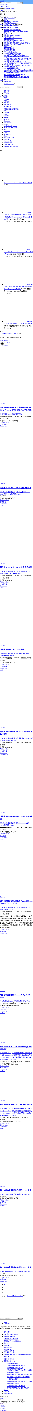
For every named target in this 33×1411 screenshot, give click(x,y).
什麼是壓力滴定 (12, 1379)
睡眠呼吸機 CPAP (9, 66)
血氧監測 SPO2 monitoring (12, 75)
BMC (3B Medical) (9, 18)
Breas (5, 19)
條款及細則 (7, 106)
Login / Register (8, 1393)
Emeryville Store (8, 144)
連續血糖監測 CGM (10, 77)
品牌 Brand (7, 47)
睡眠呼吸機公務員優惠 (11, 146)
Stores (5, 132)
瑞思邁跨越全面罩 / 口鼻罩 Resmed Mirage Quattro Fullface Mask (16, 902)
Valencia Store (8, 142)
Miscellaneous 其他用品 (11, 25)
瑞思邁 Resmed (8, 64)
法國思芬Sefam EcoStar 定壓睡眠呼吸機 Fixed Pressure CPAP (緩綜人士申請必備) (18, 287)
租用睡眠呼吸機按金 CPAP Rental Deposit (16, 1105)
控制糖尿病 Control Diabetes (12, 53)
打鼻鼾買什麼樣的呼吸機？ (16, 1365)
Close (1, 10)
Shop (5, 114)
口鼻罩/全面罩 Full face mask (13, 38)
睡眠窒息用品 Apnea (10, 68)
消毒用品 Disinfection (10, 60)
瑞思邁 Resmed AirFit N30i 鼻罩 (12, 649)
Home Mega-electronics (11, 127)
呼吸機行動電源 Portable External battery (16, 42)
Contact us (7, 121)
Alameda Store (8, 122)
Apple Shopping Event (10, 126)
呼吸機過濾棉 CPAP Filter (12, 44)
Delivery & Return (9, 137)
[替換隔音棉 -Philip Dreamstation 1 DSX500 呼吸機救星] (15, 321)
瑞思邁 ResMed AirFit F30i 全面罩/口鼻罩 (16, 567)
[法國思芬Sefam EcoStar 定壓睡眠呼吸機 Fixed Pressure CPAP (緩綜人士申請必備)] (15, 284)
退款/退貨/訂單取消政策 (11, 109)
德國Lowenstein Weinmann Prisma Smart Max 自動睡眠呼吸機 (18, 252)
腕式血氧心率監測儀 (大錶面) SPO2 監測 (15, 1190)
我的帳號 (7, 93)
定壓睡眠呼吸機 (9, 49)
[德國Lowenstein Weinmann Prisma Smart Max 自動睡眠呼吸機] (15, 249)
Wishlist (6, 117)
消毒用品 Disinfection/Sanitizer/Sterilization (17, 62)
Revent (6, 27)
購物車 (6, 98)
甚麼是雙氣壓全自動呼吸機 (16, 1386)
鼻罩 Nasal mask (9, 84)
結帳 (5, 95)
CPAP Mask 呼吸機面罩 (11, 21)
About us (6, 119)
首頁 (1, 333)
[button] (3, 584)
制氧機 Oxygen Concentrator (12, 35)
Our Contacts (7, 134)
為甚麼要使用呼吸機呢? (15, 1368)
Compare (6, 112)
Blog (5, 110)
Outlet (5, 136)
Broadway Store (8, 141)
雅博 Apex (7, 79)
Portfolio (6, 116)
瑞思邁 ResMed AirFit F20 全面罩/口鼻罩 (15, 488)
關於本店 (7, 91)
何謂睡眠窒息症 (12, 1363)
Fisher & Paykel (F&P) (10, 23)
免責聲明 (7, 102)
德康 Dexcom (8, 51)
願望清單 (7, 100)
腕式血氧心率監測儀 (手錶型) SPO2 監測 (15, 1267)
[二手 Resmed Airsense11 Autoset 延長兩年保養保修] (15, 180)
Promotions (7, 131)
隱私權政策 (7, 104)
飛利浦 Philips (8, 81)
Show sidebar (4, 340)
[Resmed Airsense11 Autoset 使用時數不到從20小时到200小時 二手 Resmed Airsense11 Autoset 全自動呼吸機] (15, 212)
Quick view (3, 426)
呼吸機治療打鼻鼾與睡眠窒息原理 (18, 77)
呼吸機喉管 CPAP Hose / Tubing (14, 40)
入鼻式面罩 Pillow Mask (11, 29)
